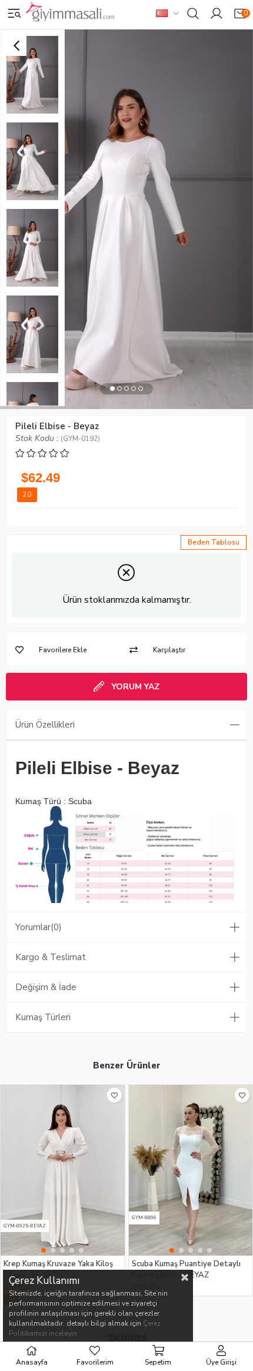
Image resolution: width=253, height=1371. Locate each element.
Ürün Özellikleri (45, 725)
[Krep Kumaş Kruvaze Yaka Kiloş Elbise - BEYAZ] (63, 1170)
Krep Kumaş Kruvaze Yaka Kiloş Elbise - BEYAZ (58, 1269)
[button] (112, 388)
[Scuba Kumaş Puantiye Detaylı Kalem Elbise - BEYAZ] (191, 1170)
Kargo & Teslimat (50, 957)
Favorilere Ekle (114, 1095)
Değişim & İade (45, 987)
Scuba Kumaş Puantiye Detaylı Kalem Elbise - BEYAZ (186, 1269)
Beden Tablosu (213, 542)
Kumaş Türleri (43, 1017)
